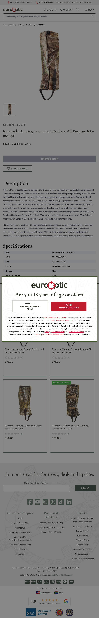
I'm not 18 (30, 306)
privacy (47, 331)
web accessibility (58, 331)
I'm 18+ (69, 306)
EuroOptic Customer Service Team (50, 334)
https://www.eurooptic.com (54, 317)
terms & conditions (76, 331)
